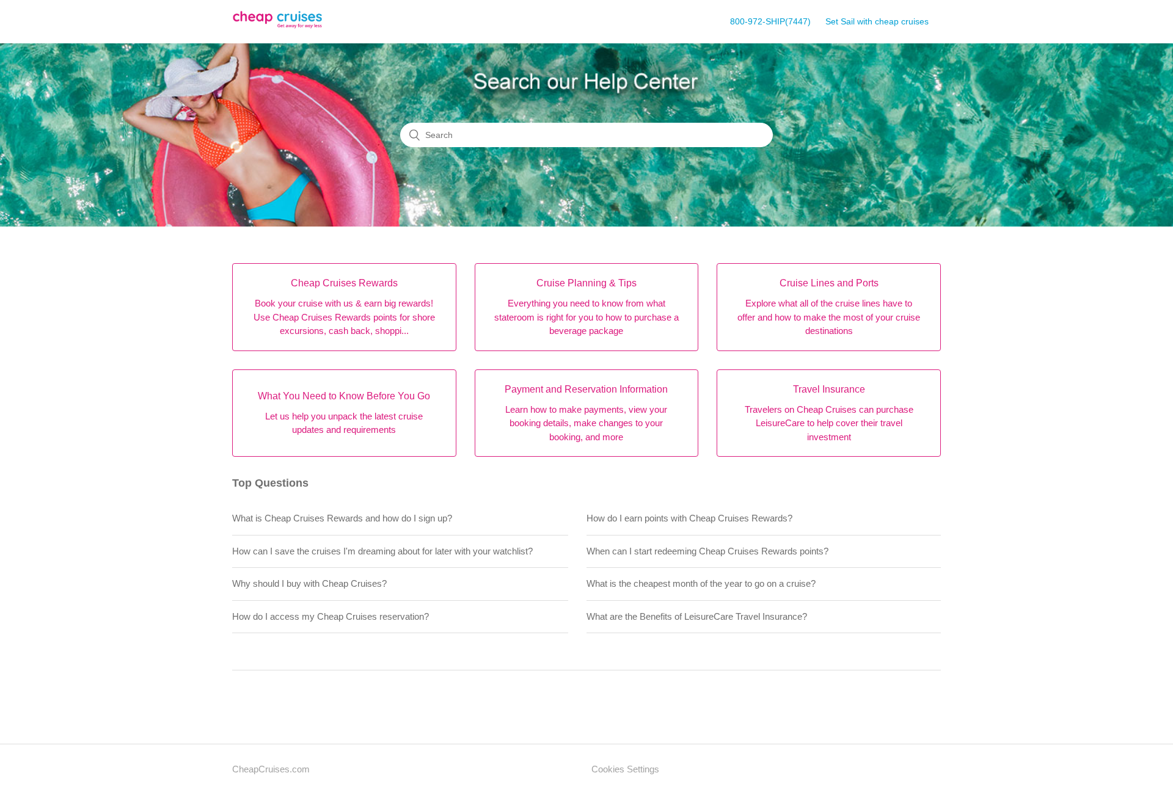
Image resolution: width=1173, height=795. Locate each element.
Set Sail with (877, 21)
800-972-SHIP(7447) (770, 21)
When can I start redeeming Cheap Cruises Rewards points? (707, 551)
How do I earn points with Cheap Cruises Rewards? (689, 518)
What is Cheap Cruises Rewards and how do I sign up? (342, 518)
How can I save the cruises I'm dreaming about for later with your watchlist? (382, 551)
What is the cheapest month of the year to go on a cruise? (701, 583)
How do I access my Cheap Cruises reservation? (330, 616)
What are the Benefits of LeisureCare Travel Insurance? (696, 616)
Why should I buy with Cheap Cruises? (309, 583)
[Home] (277, 28)
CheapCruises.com (271, 769)
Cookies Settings (625, 769)
